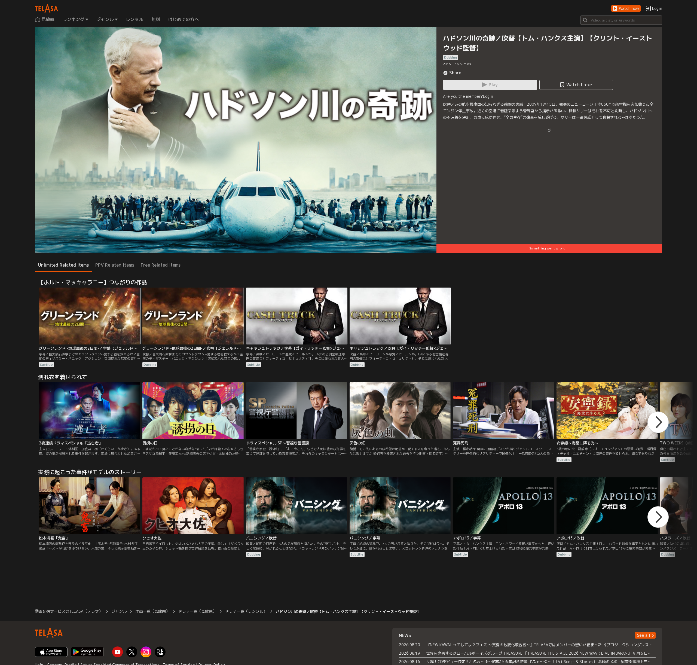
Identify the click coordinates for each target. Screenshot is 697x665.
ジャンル (119, 611)
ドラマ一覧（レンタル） (246, 611)
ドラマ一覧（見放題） (197, 611)
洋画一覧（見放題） (152, 611)
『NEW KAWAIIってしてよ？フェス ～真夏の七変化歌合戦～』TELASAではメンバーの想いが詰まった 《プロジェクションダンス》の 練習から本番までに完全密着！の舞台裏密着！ (541, 644)
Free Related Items (161, 265)
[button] (626, 8)
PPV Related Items (114, 265)
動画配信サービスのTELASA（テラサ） (69, 611)
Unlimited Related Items (63, 265)
